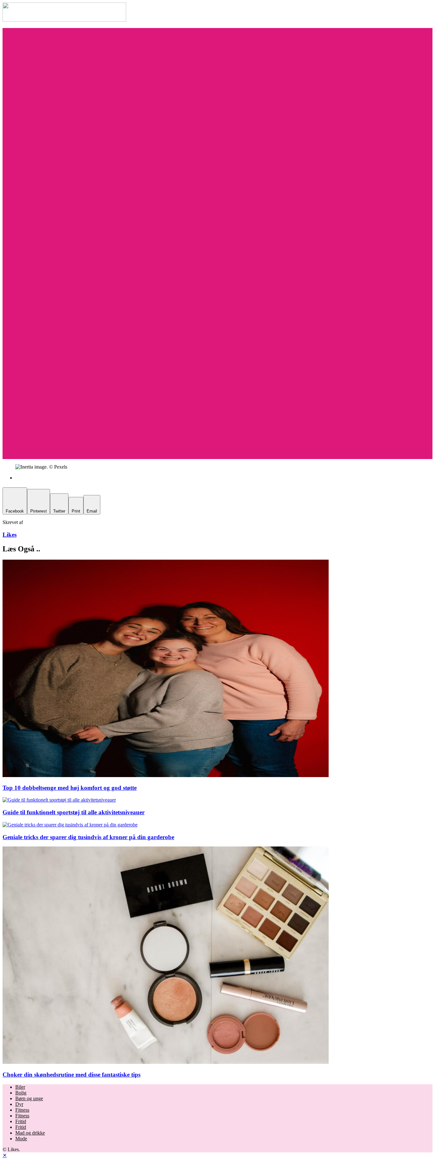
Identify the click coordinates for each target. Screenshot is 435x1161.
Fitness (22, 1110)
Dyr (19, 1104)
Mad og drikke (30, 1133)
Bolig (20, 1092)
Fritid (20, 1121)
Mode (21, 1138)
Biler (20, 1087)
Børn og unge (29, 1098)
